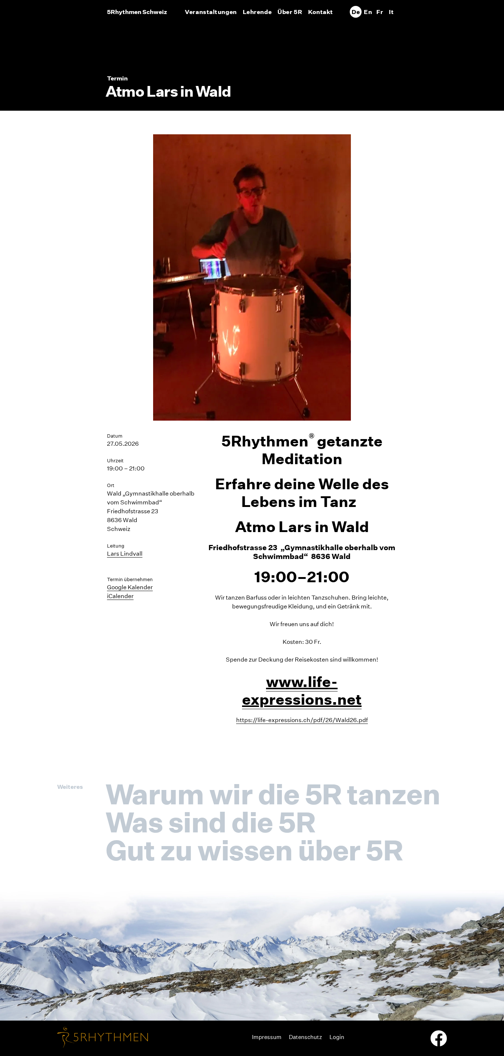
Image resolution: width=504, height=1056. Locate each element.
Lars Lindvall (124, 553)
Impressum (267, 1037)
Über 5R (289, 11)
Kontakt (320, 11)
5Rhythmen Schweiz (137, 11)
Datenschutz (305, 1037)
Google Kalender (130, 587)
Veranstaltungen (211, 11)
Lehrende (257, 11)
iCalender (120, 596)
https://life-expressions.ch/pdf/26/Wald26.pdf (302, 720)
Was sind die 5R (210, 822)
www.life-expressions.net (302, 690)
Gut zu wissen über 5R (254, 850)
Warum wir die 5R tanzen (273, 794)
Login (336, 1037)
